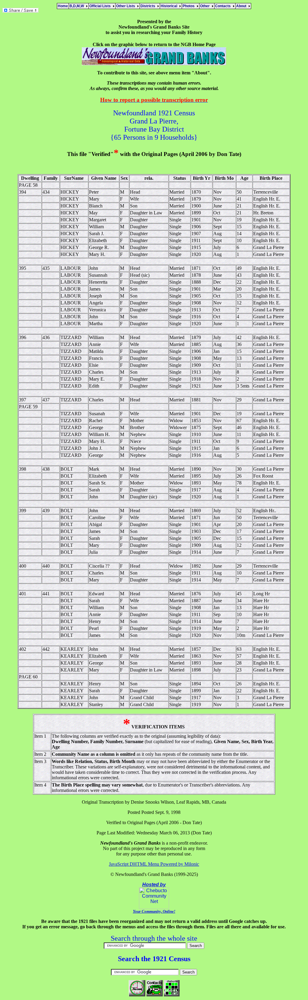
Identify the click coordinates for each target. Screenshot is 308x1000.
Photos (189, 6)
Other (205, 6)
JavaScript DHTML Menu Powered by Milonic (154, 864)
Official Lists (100, 6)
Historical (170, 6)
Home (63, 6)
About (242, 6)
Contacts (224, 6)
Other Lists (126, 6)
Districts (148, 6)
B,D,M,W (77, 6)
